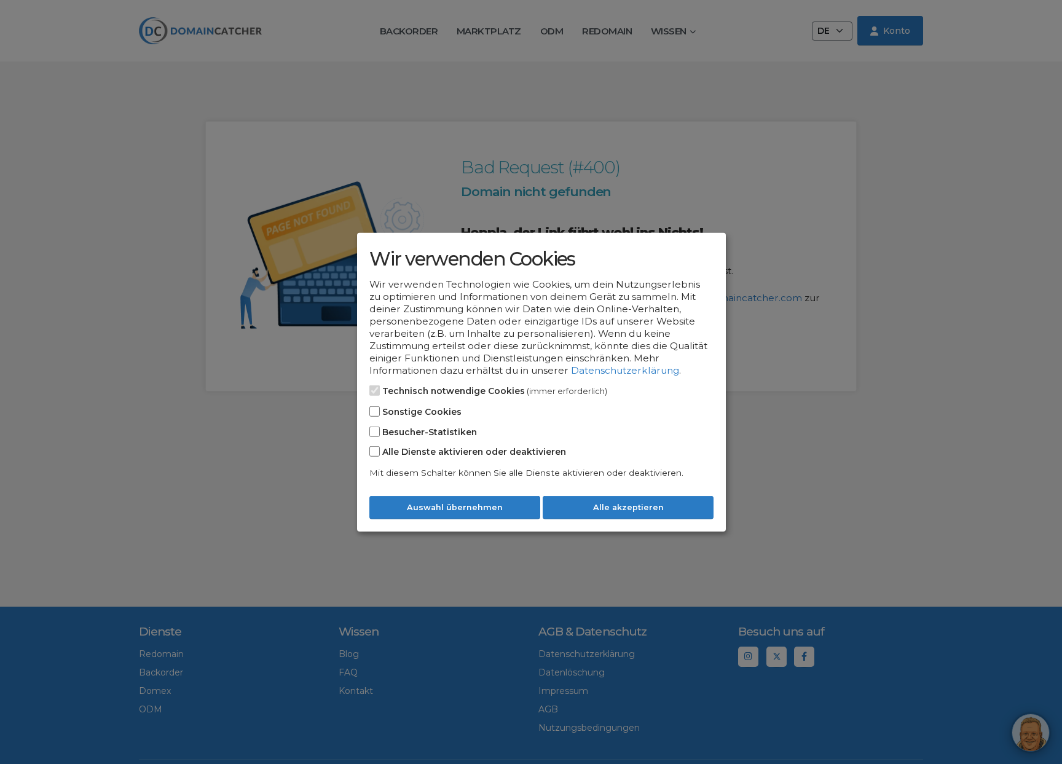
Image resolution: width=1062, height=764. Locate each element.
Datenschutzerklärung (625, 370)
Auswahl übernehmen (455, 507)
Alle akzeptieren (628, 507)
